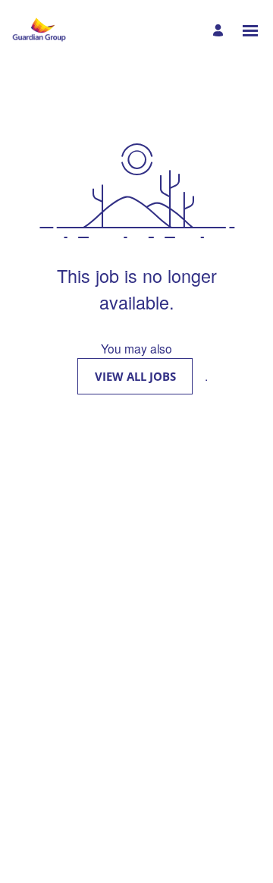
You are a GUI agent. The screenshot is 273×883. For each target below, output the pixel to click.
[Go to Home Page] (39, 30)
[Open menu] (250, 30)
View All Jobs (135, 376)
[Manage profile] (220, 30)
